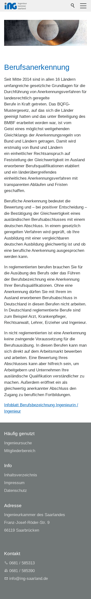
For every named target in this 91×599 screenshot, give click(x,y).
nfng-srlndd (28, 578)
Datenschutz (15, 490)
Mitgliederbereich (19, 450)
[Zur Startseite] (15, 6)
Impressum (14, 482)
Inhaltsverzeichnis (20, 475)
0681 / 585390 (22, 570)
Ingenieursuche (18, 443)
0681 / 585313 (22, 563)
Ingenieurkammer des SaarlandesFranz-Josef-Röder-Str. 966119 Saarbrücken (34, 522)
